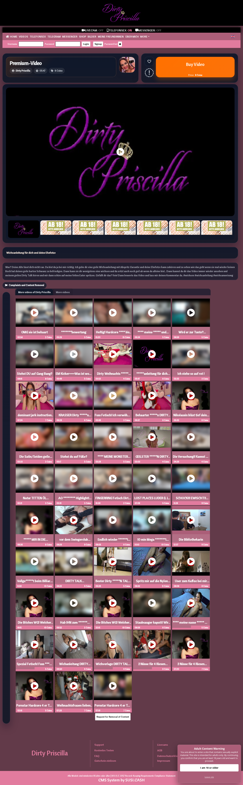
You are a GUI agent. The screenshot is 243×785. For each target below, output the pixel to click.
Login (86, 43)
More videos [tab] (63, 292)
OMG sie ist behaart (34, 332)
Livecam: (94, 30)
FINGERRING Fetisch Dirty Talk (112, 499)
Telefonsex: (120, 30)
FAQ (96, 756)
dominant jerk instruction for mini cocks (35, 416)
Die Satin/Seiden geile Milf (34, 458)
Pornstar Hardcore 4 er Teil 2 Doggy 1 (34, 706)
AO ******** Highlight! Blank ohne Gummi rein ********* (73, 499)
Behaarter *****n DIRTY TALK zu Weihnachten (152, 416)
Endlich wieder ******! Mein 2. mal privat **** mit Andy (113, 540)
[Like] (149, 61)
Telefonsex (38, 36)
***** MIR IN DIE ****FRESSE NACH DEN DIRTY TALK (35, 540)
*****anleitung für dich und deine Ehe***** (151, 375)
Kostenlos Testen (104, 750)
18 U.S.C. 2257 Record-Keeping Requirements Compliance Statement (143, 775)
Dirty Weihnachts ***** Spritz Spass (112, 375)
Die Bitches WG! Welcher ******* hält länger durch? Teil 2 (34, 623)
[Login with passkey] (120, 44)
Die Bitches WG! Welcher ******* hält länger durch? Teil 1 (112, 623)
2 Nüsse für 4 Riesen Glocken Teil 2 (151, 665)
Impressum (163, 760)
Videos (23, 36)
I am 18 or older (209, 767)
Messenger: (149, 30)
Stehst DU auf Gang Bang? (34, 374)
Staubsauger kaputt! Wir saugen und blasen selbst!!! (152, 623)
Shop (82, 36)
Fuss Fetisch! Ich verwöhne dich (113, 416)
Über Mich (132, 36)
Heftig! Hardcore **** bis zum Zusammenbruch (112, 333)
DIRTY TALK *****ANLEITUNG (74, 582)
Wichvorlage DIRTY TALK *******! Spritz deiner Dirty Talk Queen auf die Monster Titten (113, 665)
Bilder (92, 36)
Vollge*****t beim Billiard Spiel (34, 582)
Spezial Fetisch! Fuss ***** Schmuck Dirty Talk (34, 665)
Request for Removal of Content (113, 716)
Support (99, 744)
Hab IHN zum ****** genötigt (73, 623)
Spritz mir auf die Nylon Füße (152, 582)
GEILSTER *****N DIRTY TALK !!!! (152, 458)
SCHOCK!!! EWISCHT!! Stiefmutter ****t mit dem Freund (191, 499)
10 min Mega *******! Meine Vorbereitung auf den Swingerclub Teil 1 (152, 540)
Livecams (162, 744)
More (143, 36)
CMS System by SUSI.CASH (121, 779)
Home (13, 36)
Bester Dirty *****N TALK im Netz (113, 582)
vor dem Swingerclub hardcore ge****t (73, 540)
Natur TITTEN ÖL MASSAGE (34, 499)
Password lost (111, 44)
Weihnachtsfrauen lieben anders (74, 706)
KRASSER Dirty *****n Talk (74, 416)
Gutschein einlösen (105, 760)
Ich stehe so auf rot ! (191, 374)
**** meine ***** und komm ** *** (152, 333)
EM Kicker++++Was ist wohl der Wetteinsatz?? (74, 375)
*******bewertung (73, 332)
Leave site (209, 777)
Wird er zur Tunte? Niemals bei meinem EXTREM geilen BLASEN (191, 333)
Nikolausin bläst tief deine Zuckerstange (190, 416)
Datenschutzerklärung (170, 756)
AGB (159, 750)
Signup (98, 43)
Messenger (69, 36)
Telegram (54, 36)
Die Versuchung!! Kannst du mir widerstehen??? (191, 458)
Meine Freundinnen (111, 36)
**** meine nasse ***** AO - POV (191, 623)
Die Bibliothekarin (191, 539)
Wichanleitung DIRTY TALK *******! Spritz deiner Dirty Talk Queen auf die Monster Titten (74, 665)
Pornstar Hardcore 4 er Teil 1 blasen (113, 706)
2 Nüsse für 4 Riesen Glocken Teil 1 (191, 665)
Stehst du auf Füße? (73, 457)
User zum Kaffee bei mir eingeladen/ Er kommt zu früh (191, 582)
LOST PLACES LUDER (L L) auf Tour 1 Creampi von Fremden (151, 499)
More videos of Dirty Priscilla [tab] (34, 292)
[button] (233, 36)
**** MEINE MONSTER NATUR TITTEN (113, 458)
